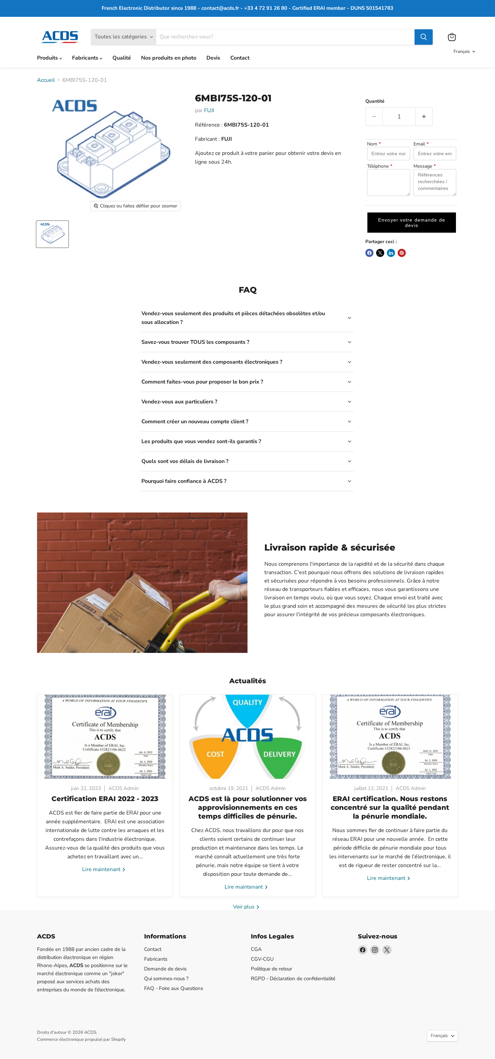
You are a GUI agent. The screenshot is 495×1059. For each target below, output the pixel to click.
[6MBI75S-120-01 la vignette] (52, 234)
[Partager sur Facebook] (369, 253)
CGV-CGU (262, 959)
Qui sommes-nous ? (166, 978)
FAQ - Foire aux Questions (173, 988)
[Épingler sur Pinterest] (402, 253)
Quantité (375, 101)
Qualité (121, 58)
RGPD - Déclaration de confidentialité (293, 978)
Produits (48, 58)
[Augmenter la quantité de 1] (424, 116)
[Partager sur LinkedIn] (391, 253)
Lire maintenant (102, 869)
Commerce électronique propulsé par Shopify (81, 1039)
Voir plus (244, 907)
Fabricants (86, 58)
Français (462, 51)
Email (421, 144)
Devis (213, 58)
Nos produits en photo (168, 58)
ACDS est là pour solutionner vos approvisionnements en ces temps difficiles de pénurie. (248, 807)
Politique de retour (271, 968)
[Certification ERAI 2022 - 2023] (104, 737)
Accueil (46, 80)
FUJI (209, 110)
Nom (374, 144)
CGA (256, 949)
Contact (240, 58)
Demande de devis (165, 968)
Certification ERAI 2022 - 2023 (105, 799)
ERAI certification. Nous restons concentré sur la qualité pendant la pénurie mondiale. (390, 807)
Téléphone (379, 166)
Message (425, 166)
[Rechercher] (424, 37)
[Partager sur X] (380, 253)
